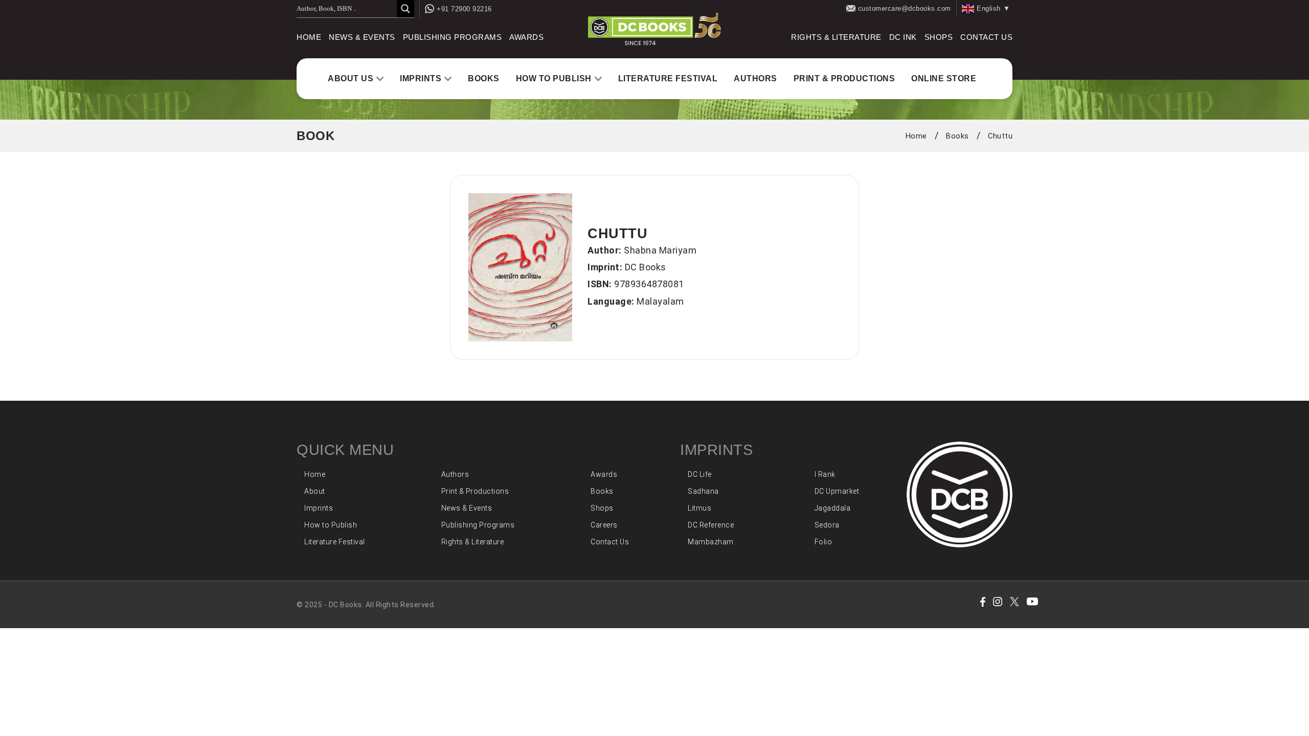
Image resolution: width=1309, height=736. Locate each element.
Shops (938, 37)
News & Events (362, 37)
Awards (526, 37)
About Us (350, 78)
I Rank (825, 474)
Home (309, 37)
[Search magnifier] (405, 8)
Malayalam (660, 301)
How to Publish (554, 78)
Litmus (699, 508)
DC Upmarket (837, 491)
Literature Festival (668, 78)
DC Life (700, 474)
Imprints (420, 78)
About (314, 491)
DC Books (645, 267)
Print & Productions (844, 78)
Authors (755, 78)
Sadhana (703, 491)
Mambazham (711, 542)
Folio (823, 542)
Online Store (943, 78)
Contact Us (986, 37)
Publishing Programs (452, 37)
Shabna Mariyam (660, 250)
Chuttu (1000, 136)
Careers (604, 525)
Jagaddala (833, 508)
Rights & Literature (836, 37)
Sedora (827, 525)
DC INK (903, 37)
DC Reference (711, 525)
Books (484, 78)
